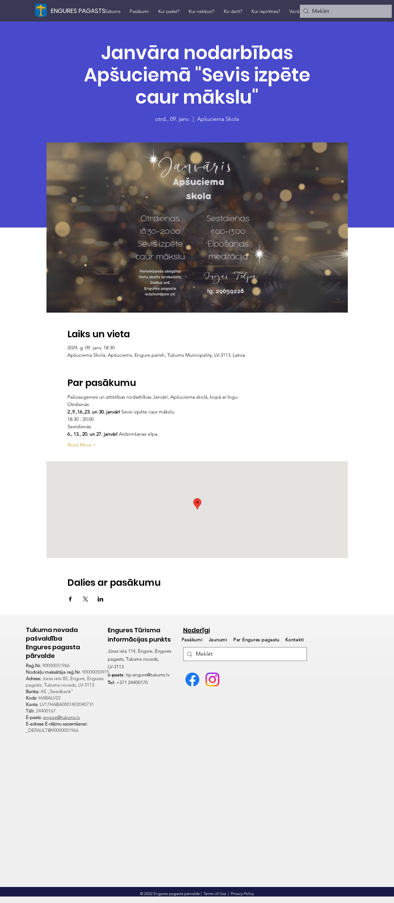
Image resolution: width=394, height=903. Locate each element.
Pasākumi (193, 639)
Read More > (81, 445)
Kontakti (294, 639)
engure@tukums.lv (61, 717)
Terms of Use (214, 893)
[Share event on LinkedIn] (100, 599)
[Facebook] (192, 679)
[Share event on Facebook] (70, 599)
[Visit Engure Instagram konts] (212, 679)
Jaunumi (218, 639)
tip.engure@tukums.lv (148, 675)
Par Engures (256, 639)
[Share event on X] (85, 599)
